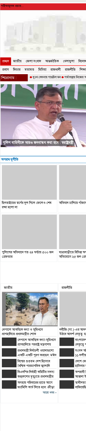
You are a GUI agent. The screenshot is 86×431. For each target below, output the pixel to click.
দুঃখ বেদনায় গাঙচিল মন (47, 77)
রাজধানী (56, 69)
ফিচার (16, 69)
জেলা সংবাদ (33, 61)
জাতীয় (17, 61)
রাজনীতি (70, 69)
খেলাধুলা (68, 61)
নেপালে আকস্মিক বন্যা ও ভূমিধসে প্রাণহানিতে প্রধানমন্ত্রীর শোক (22, 331)
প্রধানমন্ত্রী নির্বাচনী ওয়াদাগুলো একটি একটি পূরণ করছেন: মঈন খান (29, 355)
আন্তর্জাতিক (52, 61)
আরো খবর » (50, 392)
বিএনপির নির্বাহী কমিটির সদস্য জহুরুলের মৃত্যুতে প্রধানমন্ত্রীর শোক (28, 376)
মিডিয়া (42, 69)
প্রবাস (5, 69)
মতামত (29, 69)
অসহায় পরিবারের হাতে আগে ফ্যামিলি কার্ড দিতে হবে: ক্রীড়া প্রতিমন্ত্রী (28, 387)
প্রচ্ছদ (5, 61)
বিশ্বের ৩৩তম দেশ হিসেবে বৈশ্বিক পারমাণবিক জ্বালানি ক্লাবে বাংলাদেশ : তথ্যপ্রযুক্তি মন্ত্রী (26, 366)
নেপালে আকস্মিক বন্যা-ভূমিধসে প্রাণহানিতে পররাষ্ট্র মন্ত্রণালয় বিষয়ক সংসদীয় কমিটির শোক (29, 344)
